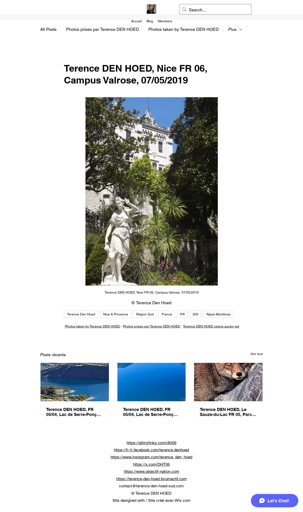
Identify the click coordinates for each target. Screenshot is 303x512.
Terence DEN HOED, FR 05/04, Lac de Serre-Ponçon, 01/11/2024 (74, 412)
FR (182, 314)
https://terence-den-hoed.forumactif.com (151, 478)
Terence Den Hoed (81, 314)
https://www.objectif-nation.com (151, 471)
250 (195, 314)
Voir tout (256, 354)
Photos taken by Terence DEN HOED (183, 29)
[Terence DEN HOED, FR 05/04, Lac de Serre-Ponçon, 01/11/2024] (74, 382)
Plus (232, 29)
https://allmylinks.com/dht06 (151, 442)
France (167, 314)
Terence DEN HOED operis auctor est (211, 326)
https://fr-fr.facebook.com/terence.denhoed (151, 449)
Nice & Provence (115, 314)
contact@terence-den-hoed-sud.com (151, 486)
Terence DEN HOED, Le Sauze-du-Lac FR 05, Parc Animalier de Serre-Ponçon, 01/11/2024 (228, 412)
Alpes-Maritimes (218, 314)
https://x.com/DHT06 (151, 464)
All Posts (48, 29)
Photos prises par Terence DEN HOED (102, 29)
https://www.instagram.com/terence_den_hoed (151, 457)
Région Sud (145, 314)
